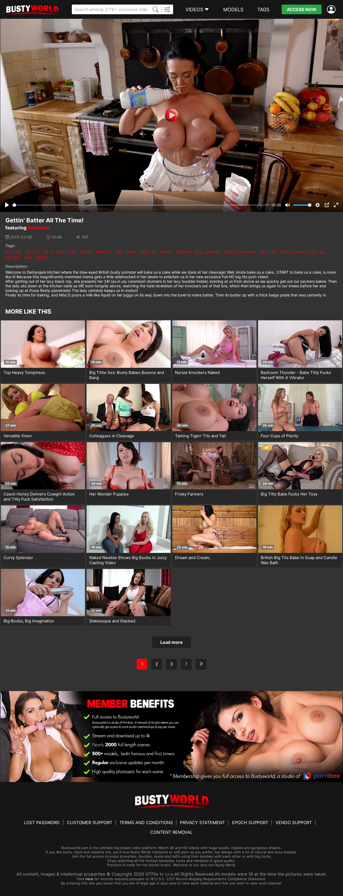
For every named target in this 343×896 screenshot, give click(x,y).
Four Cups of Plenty (279, 435)
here (89, 879)
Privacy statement (202, 822)
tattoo (41, 257)
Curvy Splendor (18, 557)
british (86, 252)
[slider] (141, 205)
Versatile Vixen (17, 435)
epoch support (250, 822)
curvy (47, 252)
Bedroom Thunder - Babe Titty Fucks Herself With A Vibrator (296, 375)
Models (233, 9)
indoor (166, 252)
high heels (125, 252)
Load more (171, 642)
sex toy (12, 257)
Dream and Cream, (192, 557)
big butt (13, 252)
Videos (194, 9)
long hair (268, 252)
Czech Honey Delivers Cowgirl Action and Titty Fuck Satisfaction (39, 496)
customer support (89, 822)
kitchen (183, 252)
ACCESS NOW (301, 9)
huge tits (147, 252)
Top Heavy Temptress (24, 372)
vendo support (293, 822)
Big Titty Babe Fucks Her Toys (289, 494)
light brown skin (239, 252)
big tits (32, 252)
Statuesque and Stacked (112, 620)
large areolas (207, 252)
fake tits (103, 252)
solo (28, 257)
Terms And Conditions (146, 822)
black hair (66, 252)
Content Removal (171, 832)
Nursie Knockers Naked (197, 372)
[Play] (171, 115)
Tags (263, 9)
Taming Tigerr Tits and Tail (200, 435)
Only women (292, 252)
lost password (42, 822)
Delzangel (39, 227)
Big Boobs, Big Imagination (28, 620)
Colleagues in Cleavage (111, 435)
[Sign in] (332, 9)
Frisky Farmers (189, 494)
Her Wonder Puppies (109, 494)
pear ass (317, 252)
